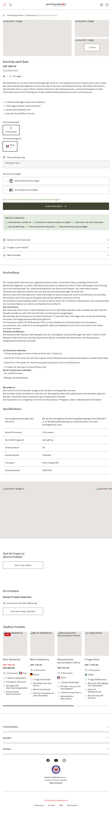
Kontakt (51, 805)
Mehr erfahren (56, 783)
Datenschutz (72, 805)
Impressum (39, 805)
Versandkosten (10, 70)
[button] (56, 206)
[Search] (10, 5)
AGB (61, 805)
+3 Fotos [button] (92, 47)
